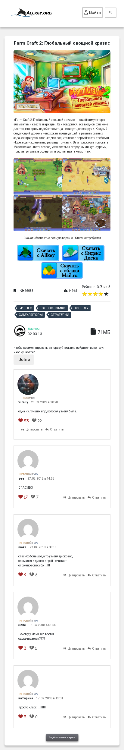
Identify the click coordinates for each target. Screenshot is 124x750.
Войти (94, 12)
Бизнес (25, 308)
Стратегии (60, 315)
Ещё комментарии (62, 737)
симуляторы (31, 315)
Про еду (80, 308)
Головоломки (53, 308)
